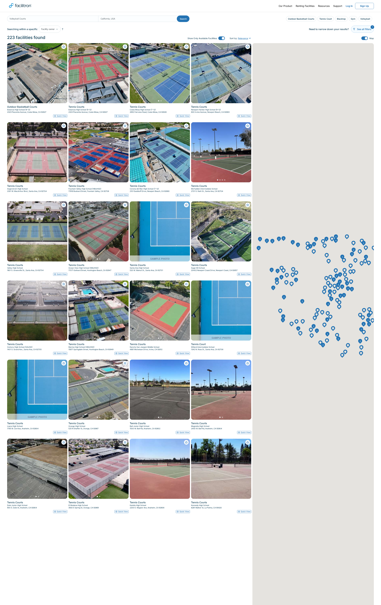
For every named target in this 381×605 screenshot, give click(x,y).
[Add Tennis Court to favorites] (247, 284)
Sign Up (364, 5)
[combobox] (52, 19)
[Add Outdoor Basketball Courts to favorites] (63, 46)
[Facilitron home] (20, 8)
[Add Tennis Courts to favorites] (125, 46)
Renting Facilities (305, 5)
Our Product (285, 5)
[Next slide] (62, 73)
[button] (330, 277)
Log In (349, 5)
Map (371, 38)
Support (337, 5)
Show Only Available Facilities (202, 38)
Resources (324, 5)
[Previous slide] (12, 73)
